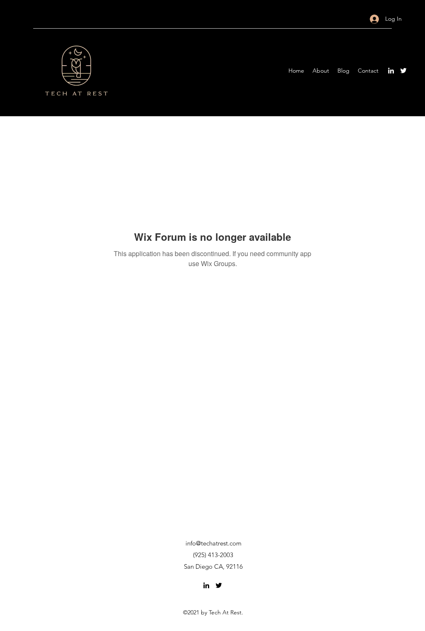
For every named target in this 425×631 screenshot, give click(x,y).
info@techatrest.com (214, 543)
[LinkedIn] (391, 70)
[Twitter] (403, 70)
